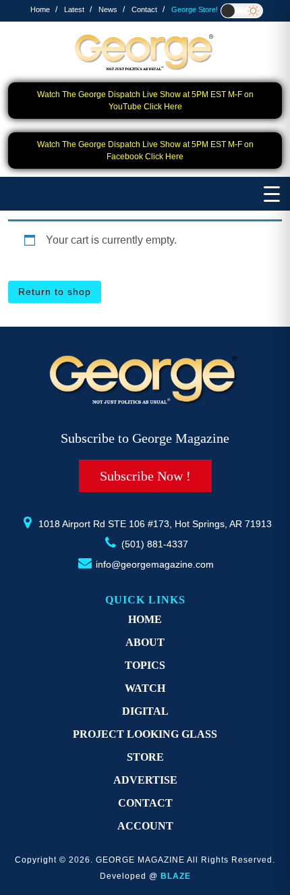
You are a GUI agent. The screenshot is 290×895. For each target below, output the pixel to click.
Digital (145, 711)
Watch (145, 688)
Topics (145, 665)
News (107, 9)
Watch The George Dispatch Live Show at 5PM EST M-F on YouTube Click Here (145, 100)
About (145, 642)
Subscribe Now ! (145, 475)
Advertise (145, 780)
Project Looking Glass (145, 734)
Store (145, 757)
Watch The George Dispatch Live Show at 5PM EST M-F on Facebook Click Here (145, 150)
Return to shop (54, 291)
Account (145, 826)
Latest (74, 9)
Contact (144, 9)
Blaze (176, 876)
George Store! (194, 9)
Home (40, 9)
